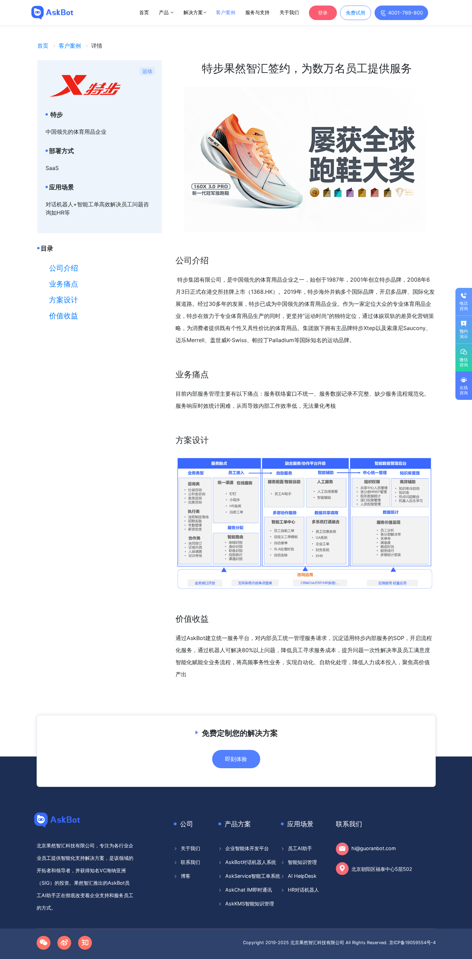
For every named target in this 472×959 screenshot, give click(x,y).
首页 (144, 12)
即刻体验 (236, 758)
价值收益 (63, 315)
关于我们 (289, 12)
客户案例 (225, 12)
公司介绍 (63, 268)
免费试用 (355, 13)
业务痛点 (63, 284)
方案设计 (63, 299)
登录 (323, 13)
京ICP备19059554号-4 (412, 942)
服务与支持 (257, 12)
